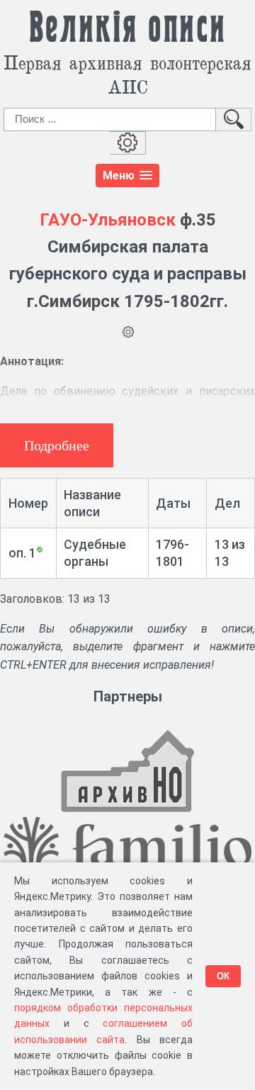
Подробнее (56, 445)
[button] (127, 175)
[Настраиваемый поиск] (128, 143)
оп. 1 (22, 552)
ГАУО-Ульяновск (108, 220)
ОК (223, 976)
